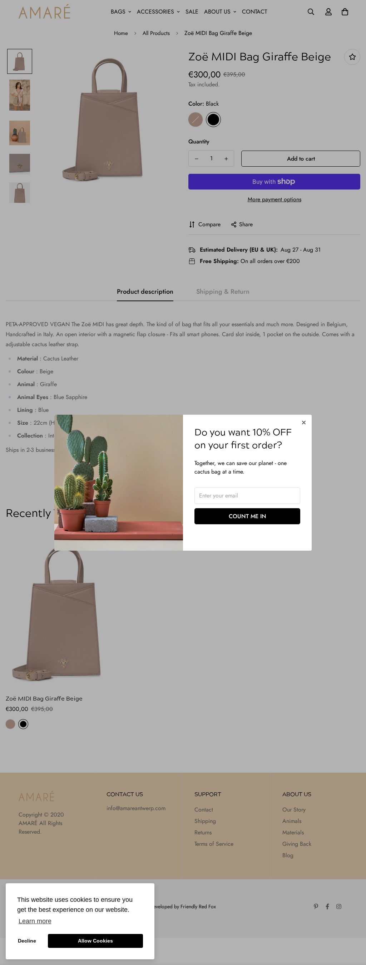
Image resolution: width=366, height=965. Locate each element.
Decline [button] (27, 941)
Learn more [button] (35, 921)
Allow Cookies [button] (95, 941)
